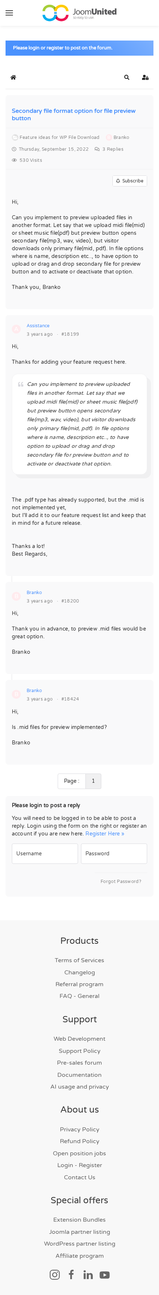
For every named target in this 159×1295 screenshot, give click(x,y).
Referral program (79, 984)
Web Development (79, 1039)
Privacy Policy (79, 1129)
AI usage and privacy (79, 1086)
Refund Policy (79, 1141)
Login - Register (79, 1165)
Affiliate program (79, 1256)
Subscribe (131, 181)
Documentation (79, 1075)
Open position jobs (79, 1153)
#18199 (70, 334)
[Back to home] (79, 13)
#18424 (70, 699)
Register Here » (104, 834)
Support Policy (80, 1051)
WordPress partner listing (79, 1243)
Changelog (79, 972)
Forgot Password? (121, 881)
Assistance (38, 325)
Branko (34, 592)
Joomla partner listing (79, 1232)
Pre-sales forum (79, 1063)
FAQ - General (79, 996)
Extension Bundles (79, 1220)
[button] (9, 13)
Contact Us (79, 1177)
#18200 (70, 601)
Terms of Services (79, 960)
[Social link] (54, 1274)
